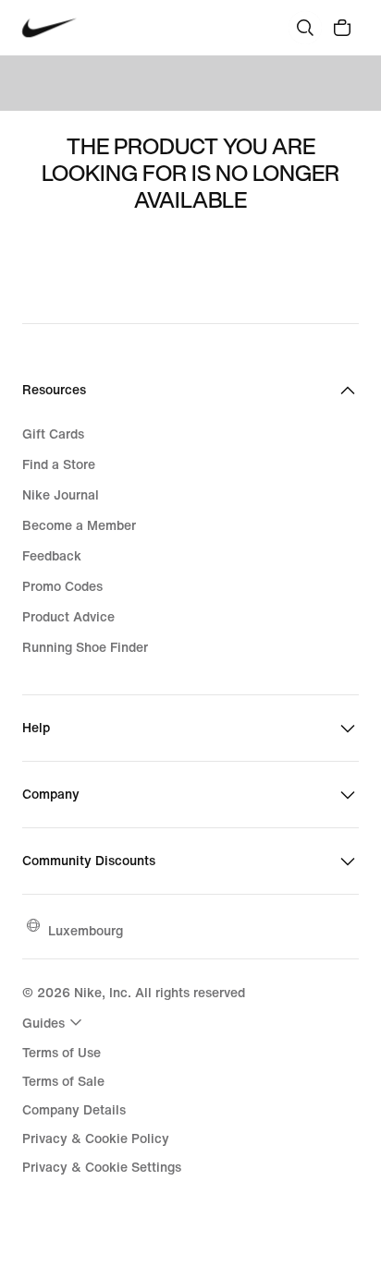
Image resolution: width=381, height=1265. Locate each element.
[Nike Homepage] (49, 28)
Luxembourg (85, 930)
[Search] (305, 27)
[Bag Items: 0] (342, 27)
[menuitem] (54, 1022)
